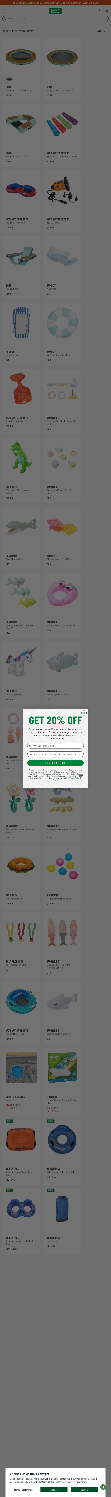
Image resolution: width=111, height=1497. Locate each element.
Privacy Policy (74, 778)
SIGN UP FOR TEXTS (55, 763)
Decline (84, 1489)
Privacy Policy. (80, 1481)
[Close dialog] (84, 712)
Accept (54, 1489)
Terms (55, 780)
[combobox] (31, 745)
